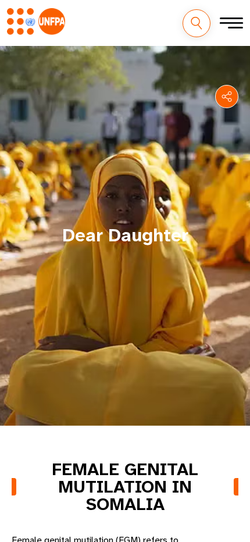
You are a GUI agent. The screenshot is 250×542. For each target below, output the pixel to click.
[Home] (36, 21)
